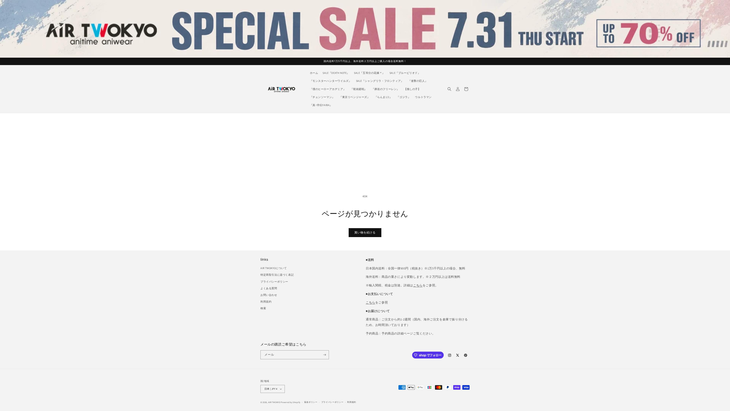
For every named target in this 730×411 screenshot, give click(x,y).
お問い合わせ (268, 295)
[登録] (324, 354)
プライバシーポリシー (274, 281)
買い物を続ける (365, 232)
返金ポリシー (310, 402)
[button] (449, 89)
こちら (418, 285)
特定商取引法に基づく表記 (277, 274)
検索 (263, 308)
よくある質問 (268, 288)
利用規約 (265, 301)
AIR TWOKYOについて (273, 268)
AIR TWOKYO (274, 402)
